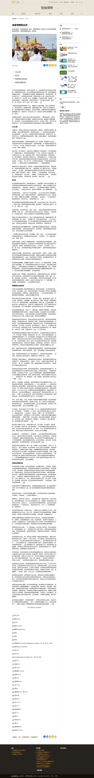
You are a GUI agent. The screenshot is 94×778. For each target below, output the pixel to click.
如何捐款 (72, 2)
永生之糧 (18, 72)
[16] (48, 356)
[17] (31, 373)
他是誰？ (24, 13)
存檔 (56, 776)
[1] (41, 102)
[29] (44, 476)
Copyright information (44, 776)
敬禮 (50, 13)
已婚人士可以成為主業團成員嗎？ (46, 761)
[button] (53, 65)
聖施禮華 (47, 7)
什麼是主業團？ (41, 750)
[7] (39, 193)
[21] (22, 394)
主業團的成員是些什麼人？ (44, 756)
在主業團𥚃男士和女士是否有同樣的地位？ (43, 758)
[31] (31, 503)
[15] (35, 329)
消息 (61, 13)
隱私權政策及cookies (30, 776)
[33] (49, 565)
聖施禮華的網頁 (16, 752)
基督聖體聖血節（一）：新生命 (70, 28)
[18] (20, 379)
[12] (47, 234)
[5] (38, 187)
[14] (47, 302)
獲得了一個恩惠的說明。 (64, 2)
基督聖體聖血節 (34, 737)
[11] (51, 219)
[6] (56, 189)
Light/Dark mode (54, 2)
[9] (42, 199)
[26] (32, 421)
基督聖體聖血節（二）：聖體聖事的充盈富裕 (68, 33)
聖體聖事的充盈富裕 (21, 79)
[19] (26, 390)
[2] (23, 134)
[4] (49, 176)
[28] (43, 442)
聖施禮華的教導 (26, 737)
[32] (25, 545)
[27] (40, 434)
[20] (20, 392)
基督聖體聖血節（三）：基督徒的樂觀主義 (68, 37)
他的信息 (37, 13)
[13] (25, 291)
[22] (37, 403)
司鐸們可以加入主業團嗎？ (44, 763)
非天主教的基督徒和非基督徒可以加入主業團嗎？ (43, 766)
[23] (36, 405)
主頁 (19, 737)
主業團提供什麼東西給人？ (44, 752)
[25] (13, 415)
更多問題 (39, 770)
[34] (53, 604)
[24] (26, 413)
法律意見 (21, 776)
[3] (19, 170)
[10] (26, 206)
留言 (76, 2)
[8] (41, 197)
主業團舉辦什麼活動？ (43, 754)
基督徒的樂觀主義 (20, 82)
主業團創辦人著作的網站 (18, 750)
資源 (72, 13)
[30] (24, 482)
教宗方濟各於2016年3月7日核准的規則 (70, 114)
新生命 (17, 75)
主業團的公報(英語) (17, 754)
